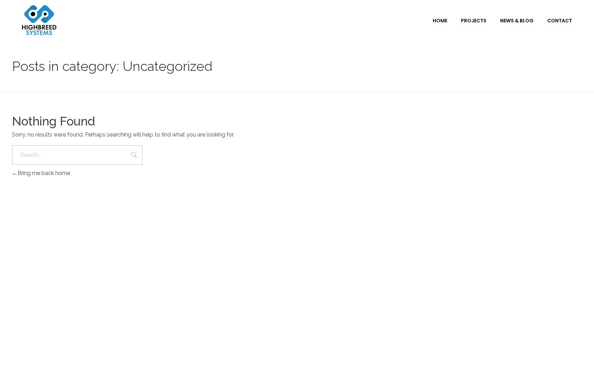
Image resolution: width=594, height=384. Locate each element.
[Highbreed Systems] (39, 20)
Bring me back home (44, 173)
